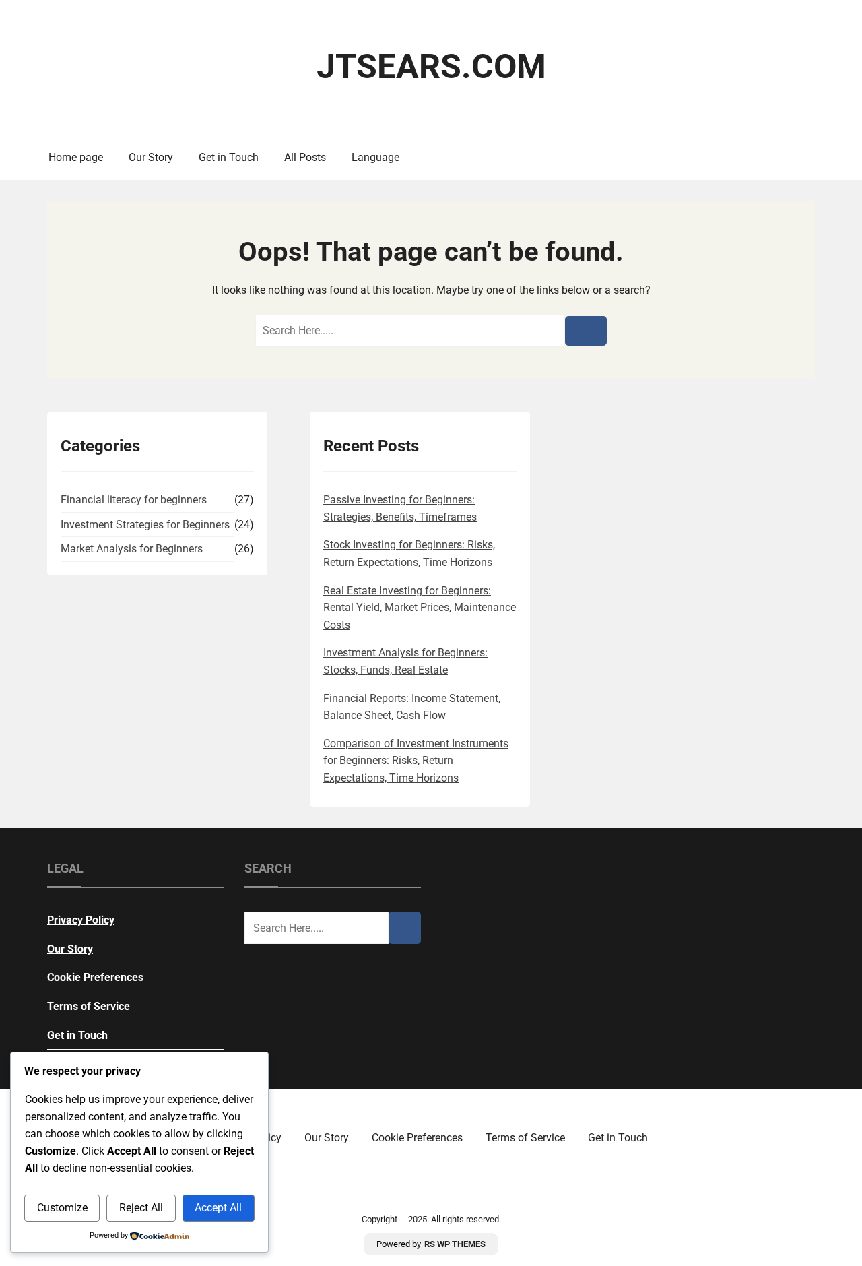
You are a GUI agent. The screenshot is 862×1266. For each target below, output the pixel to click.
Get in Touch (229, 157)
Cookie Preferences (95, 977)
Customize (62, 1207)
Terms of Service (88, 1006)
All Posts (305, 157)
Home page (75, 157)
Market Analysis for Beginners (132, 548)
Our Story (151, 157)
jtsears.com (431, 66)
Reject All (141, 1207)
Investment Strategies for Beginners (145, 524)
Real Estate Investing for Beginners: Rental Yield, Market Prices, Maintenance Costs (419, 607)
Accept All (218, 1207)
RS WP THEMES (455, 1244)
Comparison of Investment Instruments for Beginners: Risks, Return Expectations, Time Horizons (415, 760)
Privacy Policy (80, 920)
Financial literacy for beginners (134, 499)
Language (375, 157)
